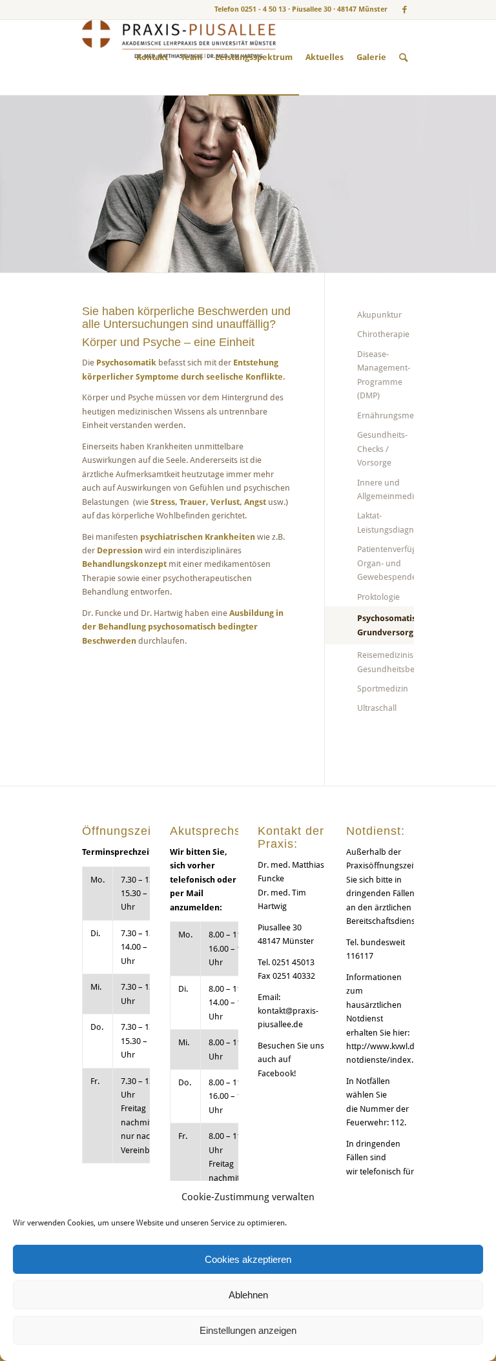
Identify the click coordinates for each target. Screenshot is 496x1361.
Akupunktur (379, 315)
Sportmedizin (382, 688)
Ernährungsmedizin (385, 415)
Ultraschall (377, 708)
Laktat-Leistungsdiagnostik (385, 522)
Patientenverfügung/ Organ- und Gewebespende (385, 563)
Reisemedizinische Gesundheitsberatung (385, 661)
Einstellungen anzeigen (248, 1330)
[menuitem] (152, 57)
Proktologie (378, 597)
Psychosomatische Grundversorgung (385, 625)
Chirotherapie (383, 334)
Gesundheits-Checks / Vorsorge (382, 448)
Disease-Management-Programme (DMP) (383, 374)
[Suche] (403, 57)
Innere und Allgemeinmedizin (385, 489)
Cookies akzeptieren (248, 1259)
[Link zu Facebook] (404, 9)
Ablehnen (248, 1294)
